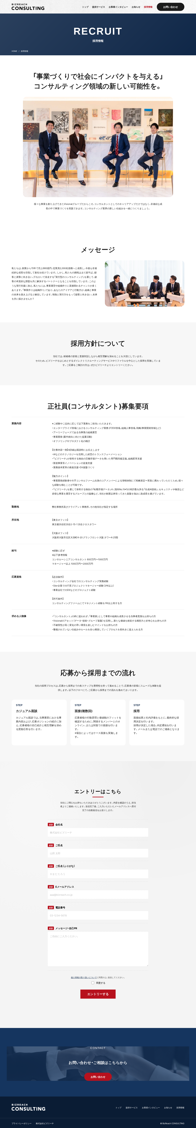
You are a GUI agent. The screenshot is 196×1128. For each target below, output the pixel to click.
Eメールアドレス (61, 886)
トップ (118, 1107)
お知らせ (168, 1107)
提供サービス (132, 1107)
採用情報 (180, 1107)
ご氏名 (56, 845)
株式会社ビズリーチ (45, 1123)
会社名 (56, 824)
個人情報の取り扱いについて (84, 977)
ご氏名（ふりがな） (62, 866)
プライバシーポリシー (22, 1123)
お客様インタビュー (151, 1107)
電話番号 (57, 907)
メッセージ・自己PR (63, 928)
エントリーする (98, 994)
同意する (100, 982)
